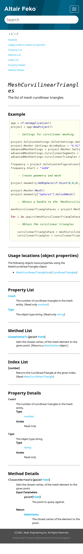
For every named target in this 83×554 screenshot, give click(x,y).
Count (12, 296)
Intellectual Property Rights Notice (31, 537)
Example (12, 39)
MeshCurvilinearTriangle (38, 376)
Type (11, 309)
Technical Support (60, 537)
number (43, 304)
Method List (14, 54)
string (60, 314)
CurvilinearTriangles (64, 272)
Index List (13, 59)
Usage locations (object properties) (26, 44)
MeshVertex (51, 345)
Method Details (16, 69)
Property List (15, 49)
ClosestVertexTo (18, 337)
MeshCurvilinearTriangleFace (33, 272)
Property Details (16, 64)
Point (41, 337)
